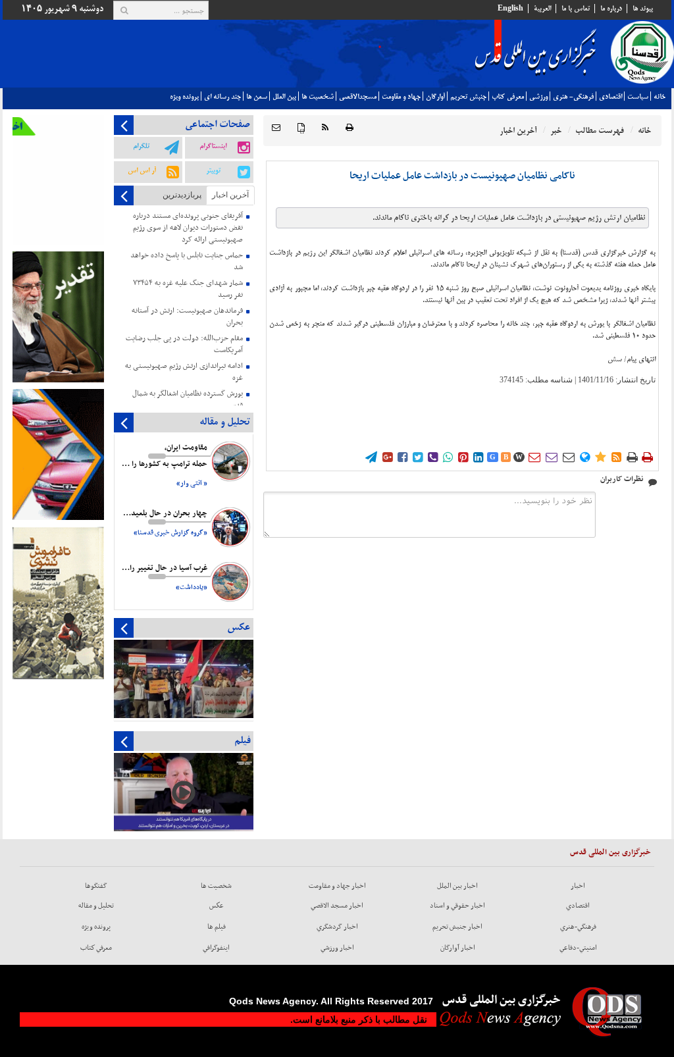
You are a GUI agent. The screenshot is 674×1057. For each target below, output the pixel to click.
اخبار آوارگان (457, 948)
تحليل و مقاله (96, 906)
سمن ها (256, 97)
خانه (659, 97)
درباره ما (611, 8)
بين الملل (284, 97)
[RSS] (325, 128)
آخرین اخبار (230, 194)
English (510, 8)
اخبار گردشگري (337, 927)
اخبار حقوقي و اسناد (457, 906)
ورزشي (538, 97)
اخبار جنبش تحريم (457, 927)
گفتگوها (96, 886)
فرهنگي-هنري (578, 927)
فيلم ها (216, 927)
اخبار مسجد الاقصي (337, 906)
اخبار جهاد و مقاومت (337, 886)
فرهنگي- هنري (573, 97)
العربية (542, 8)
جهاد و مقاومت (401, 97)
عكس (216, 906)
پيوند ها (643, 8)
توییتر (213, 170)
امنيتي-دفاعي (578, 948)
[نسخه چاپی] (349, 128)
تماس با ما (575, 8)
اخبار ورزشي (337, 948)
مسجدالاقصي (357, 97)
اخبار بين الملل (457, 886)
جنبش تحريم (468, 97)
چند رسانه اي (222, 97)
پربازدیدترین (182, 194)
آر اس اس (142, 170)
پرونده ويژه (184, 97)
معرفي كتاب (508, 97)
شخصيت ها (317, 97)
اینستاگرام (212, 146)
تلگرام (141, 146)
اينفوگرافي (216, 948)
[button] (276, 128)
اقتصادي (610, 97)
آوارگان (435, 97)
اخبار (578, 886)
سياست (637, 97)
